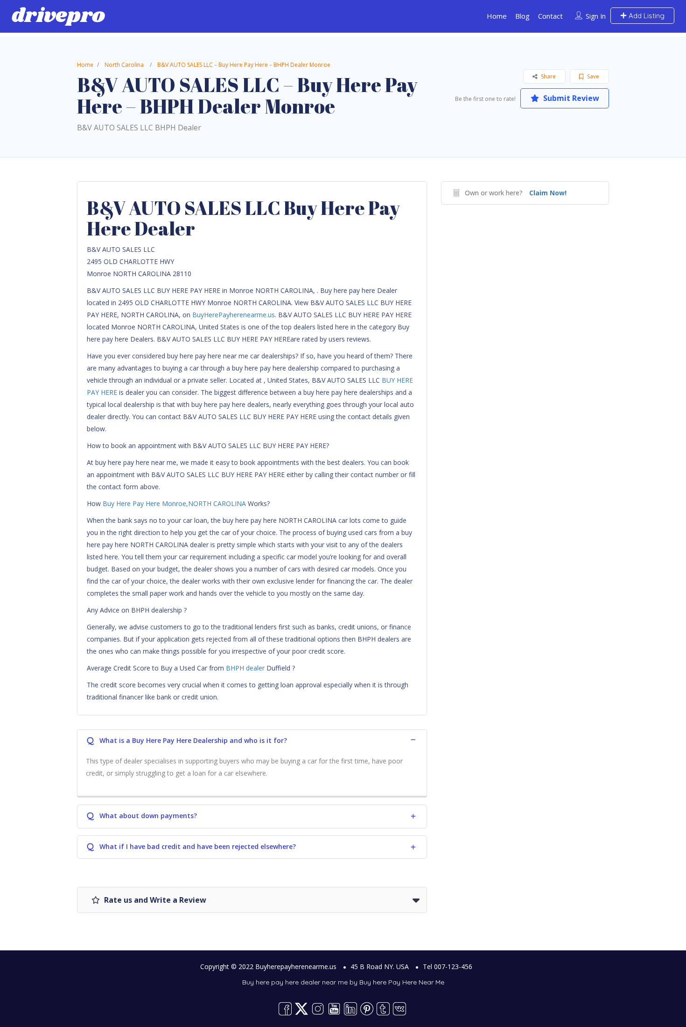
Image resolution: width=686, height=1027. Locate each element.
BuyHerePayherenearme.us (233, 314)
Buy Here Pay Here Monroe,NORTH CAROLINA (174, 503)
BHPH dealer (245, 667)
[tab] (252, 739)
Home (497, 16)
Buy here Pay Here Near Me (401, 982)
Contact (550, 16)
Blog (522, 16)
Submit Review (570, 98)
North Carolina (124, 65)
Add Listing (646, 15)
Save (592, 76)
